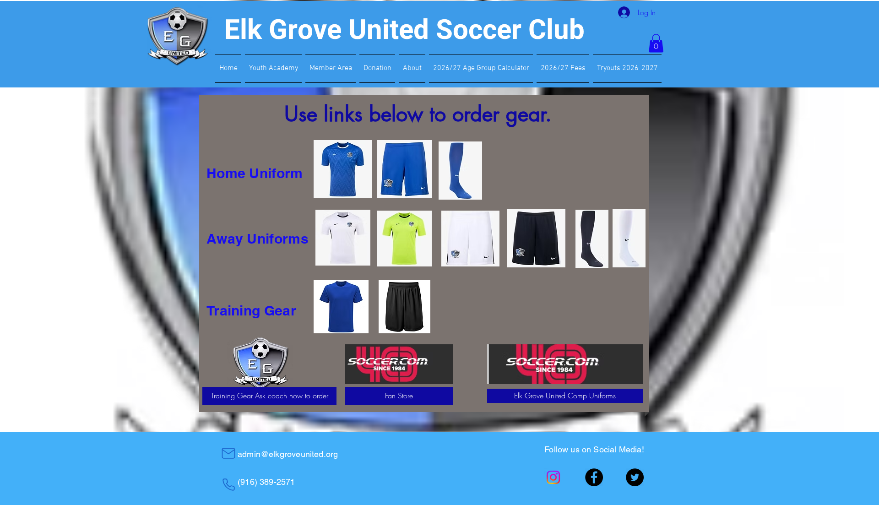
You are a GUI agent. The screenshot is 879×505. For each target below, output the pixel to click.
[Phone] (229, 484)
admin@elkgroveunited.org (288, 454)
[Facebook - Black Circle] (594, 477)
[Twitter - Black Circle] (635, 477)
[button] (656, 43)
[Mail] (228, 453)
